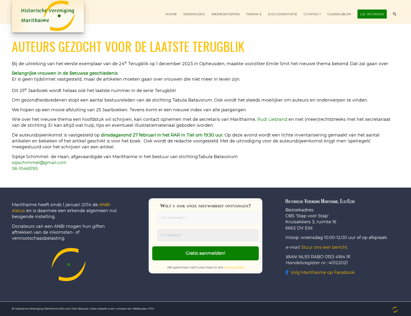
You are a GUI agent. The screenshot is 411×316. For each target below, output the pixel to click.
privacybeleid (234, 267)
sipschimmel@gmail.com (39, 162)
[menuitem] (171, 14)
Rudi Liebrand (272, 119)
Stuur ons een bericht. (324, 247)
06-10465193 (25, 168)
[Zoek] (394, 14)
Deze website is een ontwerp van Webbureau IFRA (122, 308)
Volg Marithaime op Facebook (322, 272)
